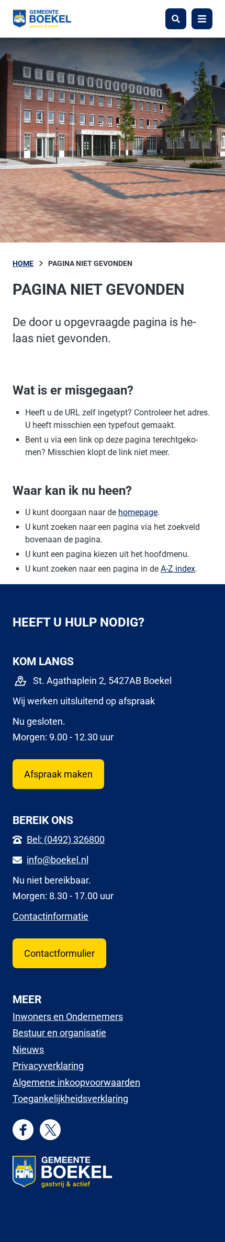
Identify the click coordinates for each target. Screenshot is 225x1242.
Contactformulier (59, 953)
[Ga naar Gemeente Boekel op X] (50, 1129)
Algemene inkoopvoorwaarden (76, 1082)
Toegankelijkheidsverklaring (70, 1098)
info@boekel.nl (57, 859)
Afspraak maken (58, 774)
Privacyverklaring (48, 1065)
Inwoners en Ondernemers (68, 1016)
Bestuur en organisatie (59, 1032)
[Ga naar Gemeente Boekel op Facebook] (23, 1129)
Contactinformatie (50, 916)
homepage (138, 512)
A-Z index (178, 569)
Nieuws (28, 1049)
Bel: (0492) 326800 (66, 839)
